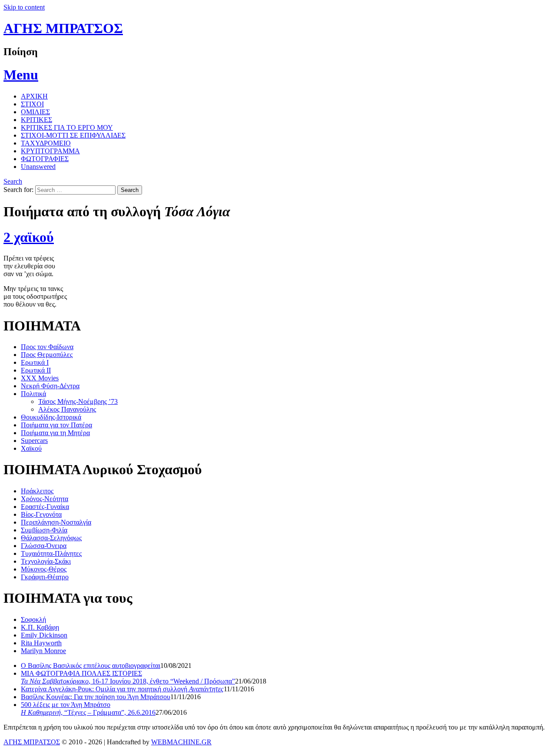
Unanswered (38, 166)
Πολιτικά (33, 393)
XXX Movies (40, 378)
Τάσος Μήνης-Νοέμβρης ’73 (78, 401)
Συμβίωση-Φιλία (44, 530)
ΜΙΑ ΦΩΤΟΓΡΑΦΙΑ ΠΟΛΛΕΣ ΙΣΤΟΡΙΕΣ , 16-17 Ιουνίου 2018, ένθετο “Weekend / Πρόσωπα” (128, 677)
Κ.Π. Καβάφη (40, 627)
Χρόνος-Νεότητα (44, 498)
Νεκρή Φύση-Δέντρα (50, 386)
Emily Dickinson (44, 635)
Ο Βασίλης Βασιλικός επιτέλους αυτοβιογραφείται (90, 665)
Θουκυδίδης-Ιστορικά (51, 417)
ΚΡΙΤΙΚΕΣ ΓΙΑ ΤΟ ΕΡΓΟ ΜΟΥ (67, 127)
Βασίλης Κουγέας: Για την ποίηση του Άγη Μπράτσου (95, 696)
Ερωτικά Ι (35, 362)
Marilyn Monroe (43, 650)
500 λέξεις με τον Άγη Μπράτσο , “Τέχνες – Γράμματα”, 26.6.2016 (88, 708)
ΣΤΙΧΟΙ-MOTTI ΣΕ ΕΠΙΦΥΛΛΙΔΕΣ (73, 135)
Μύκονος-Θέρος (43, 569)
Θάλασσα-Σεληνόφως (51, 538)
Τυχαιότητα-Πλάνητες (51, 553)
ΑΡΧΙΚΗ (34, 96)
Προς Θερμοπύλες (47, 354)
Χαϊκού (31, 448)
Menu (20, 75)
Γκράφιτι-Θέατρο (45, 577)
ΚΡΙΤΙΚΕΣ (36, 119)
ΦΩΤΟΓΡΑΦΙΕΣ (45, 158)
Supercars (34, 440)
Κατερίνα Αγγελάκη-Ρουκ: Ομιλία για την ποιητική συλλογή (122, 689)
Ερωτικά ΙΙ (36, 370)
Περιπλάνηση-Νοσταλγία (56, 522)
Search (12, 181)
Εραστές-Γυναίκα (45, 506)
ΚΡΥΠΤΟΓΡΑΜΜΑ (50, 151)
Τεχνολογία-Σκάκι (46, 561)
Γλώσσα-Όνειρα (43, 545)
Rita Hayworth (41, 643)
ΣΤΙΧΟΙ (32, 104)
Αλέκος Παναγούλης (67, 409)
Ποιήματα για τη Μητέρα (55, 432)
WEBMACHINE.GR (181, 742)
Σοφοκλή (33, 619)
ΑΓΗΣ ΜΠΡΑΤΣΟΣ (63, 28)
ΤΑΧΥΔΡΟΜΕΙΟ (46, 143)
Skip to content (24, 7)
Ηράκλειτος (37, 491)
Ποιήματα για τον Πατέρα (56, 425)
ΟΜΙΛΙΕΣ (35, 112)
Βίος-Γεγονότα (41, 514)
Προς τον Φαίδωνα (47, 346)
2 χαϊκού (28, 237)
